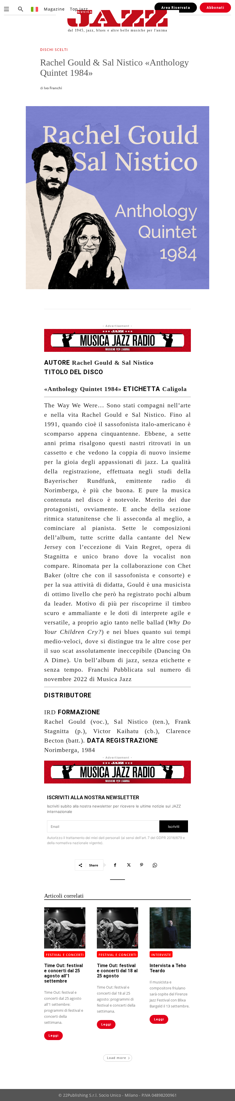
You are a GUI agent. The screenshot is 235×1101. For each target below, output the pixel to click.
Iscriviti (173, 826)
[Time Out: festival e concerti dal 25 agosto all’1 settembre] (64, 928)
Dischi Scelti (54, 50)
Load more (116, 1058)
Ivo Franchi (53, 88)
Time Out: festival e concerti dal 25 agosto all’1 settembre (63, 973)
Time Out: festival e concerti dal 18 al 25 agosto (117, 971)
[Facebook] (115, 865)
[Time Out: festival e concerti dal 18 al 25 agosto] (117, 928)
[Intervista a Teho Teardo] (170, 928)
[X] (128, 865)
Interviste (161, 955)
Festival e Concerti (65, 955)
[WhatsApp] (154, 865)
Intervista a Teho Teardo (168, 968)
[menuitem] (34, 9)
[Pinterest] (141, 865)
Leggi (53, 1035)
